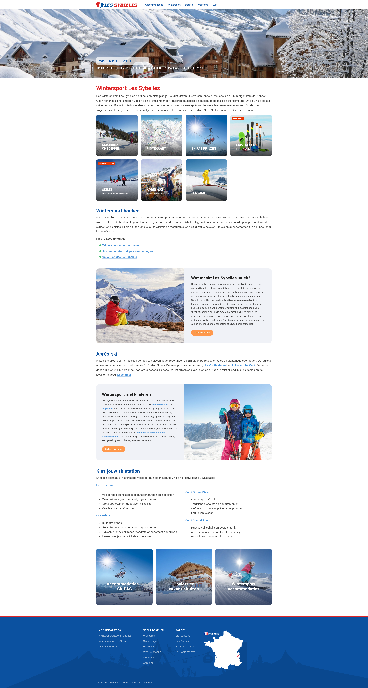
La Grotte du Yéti (216, 365)
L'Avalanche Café (243, 365)
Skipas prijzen (151, 641)
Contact (147, 683)
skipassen (107, 408)
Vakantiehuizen (108, 646)
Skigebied (149, 657)
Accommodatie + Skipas (113, 641)
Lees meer (124, 374)
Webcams (203, 4)
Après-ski (148, 663)
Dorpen (189, 4)
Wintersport (174, 4)
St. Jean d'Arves (185, 646)
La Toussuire (183, 635)
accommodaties (160, 404)
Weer (215, 4)
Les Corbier (182, 641)
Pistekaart (149, 646)
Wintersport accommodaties (121, 245)
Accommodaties (154, 4)
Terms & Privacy (131, 683)
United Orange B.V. (110, 683)
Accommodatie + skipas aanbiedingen (127, 251)
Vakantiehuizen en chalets (119, 256)
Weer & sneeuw (152, 652)
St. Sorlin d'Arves (185, 652)
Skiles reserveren (113, 449)
